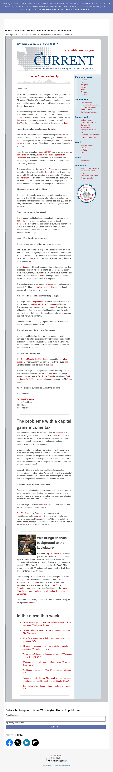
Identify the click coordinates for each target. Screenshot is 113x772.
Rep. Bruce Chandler (46, 376)
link (36, 347)
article (39, 287)
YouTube (84, 87)
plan (63, 134)
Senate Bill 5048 (52, 172)
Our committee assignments (86, 126)
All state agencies (87, 178)
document (27, 266)
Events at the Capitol (88, 107)
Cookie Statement (81, 9)
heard (39, 154)
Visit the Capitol (86, 109)
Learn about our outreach (90, 134)
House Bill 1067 (44, 151)
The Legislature (86, 102)
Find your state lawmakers (90, 105)
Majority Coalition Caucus (90, 168)
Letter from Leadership (44, 76)
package (59, 432)
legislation (37, 301)
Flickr (83, 89)
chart (31, 258)
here (66, 123)
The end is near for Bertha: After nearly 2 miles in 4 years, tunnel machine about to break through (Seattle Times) (47, 679)
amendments (24, 177)
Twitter (83, 82)
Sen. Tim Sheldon (24, 513)
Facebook (84, 79)
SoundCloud (85, 160)
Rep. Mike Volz (52, 553)
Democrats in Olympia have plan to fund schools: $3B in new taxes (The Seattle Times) (47, 624)
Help (68, 765)
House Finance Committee (44, 304)
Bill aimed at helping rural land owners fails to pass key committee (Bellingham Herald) (46, 647)
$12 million (21, 220)
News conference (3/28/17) (87, 146)
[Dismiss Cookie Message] (109, 3)
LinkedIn (84, 94)
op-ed (38, 515)
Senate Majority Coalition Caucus (35, 359)
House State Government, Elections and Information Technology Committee (42, 591)
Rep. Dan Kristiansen (26, 399)
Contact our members (88, 122)
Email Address (12, 715)
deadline (20, 120)
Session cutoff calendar (89, 112)
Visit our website (86, 120)
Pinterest (84, 92)
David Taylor (31, 379)
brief (45, 504)
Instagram (84, 84)
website (32, 602)
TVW (82, 152)
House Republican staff (89, 137)
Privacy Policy (47, 765)
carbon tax (49, 284)
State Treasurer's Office (89, 175)
